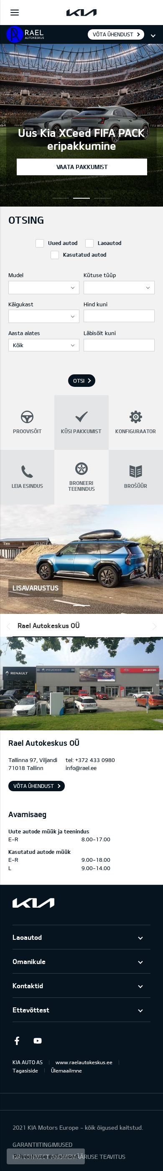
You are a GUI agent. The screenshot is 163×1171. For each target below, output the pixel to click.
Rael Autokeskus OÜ (49, 625)
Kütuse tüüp (100, 275)
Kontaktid (28, 985)
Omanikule (29, 961)
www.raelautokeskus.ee (84, 1062)
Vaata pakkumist (82, 166)
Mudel (15, 275)
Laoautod (27, 937)
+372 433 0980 (95, 760)
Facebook (17, 1041)
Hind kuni (95, 304)
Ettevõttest (31, 1010)
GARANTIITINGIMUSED (42, 1144)
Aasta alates (24, 333)
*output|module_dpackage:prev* (10, 626)
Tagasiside (25, 1070)
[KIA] (81, 12)
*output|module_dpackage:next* (153, 626)
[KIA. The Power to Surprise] (33, 903)
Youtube (37, 1041)
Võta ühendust (113, 34)
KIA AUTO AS (28, 1062)
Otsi (78, 380)
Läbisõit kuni (100, 333)
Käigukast (20, 304)
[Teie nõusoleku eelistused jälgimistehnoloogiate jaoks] (46, 1156)
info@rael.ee (81, 768)
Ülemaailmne (66, 1070)
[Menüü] (14, 12)
